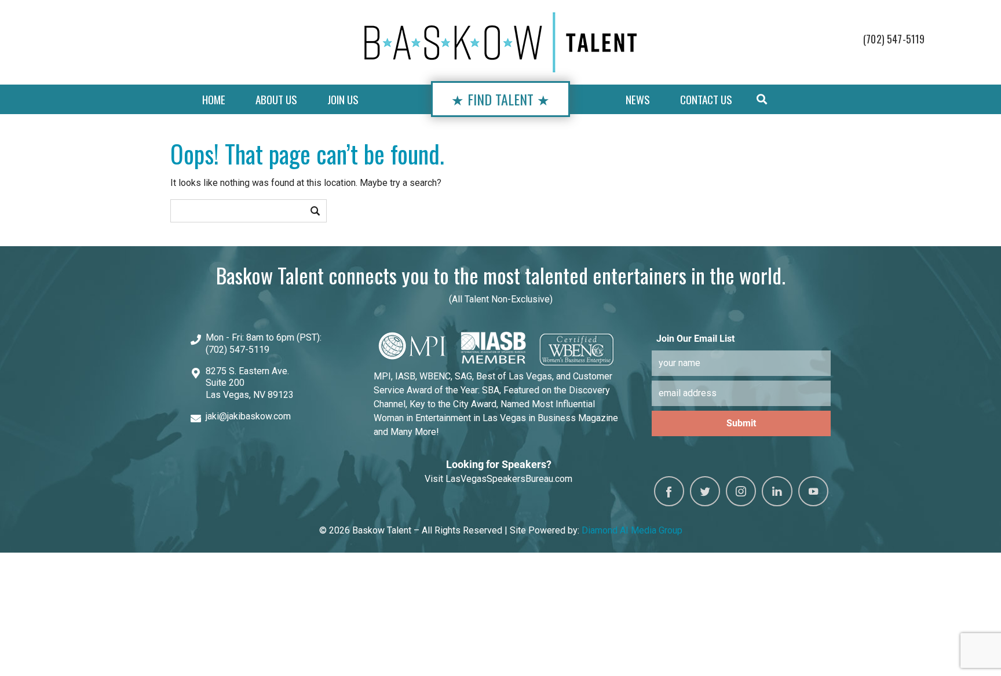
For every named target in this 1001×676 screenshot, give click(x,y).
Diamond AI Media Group (632, 530)
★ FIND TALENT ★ (500, 99)
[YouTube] (813, 491)
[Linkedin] (777, 491)
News (638, 99)
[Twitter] (705, 491)
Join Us (343, 99)
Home (213, 99)
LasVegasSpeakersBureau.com (508, 478)
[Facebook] (669, 491)
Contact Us (706, 99)
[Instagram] (741, 491)
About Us (276, 99)
